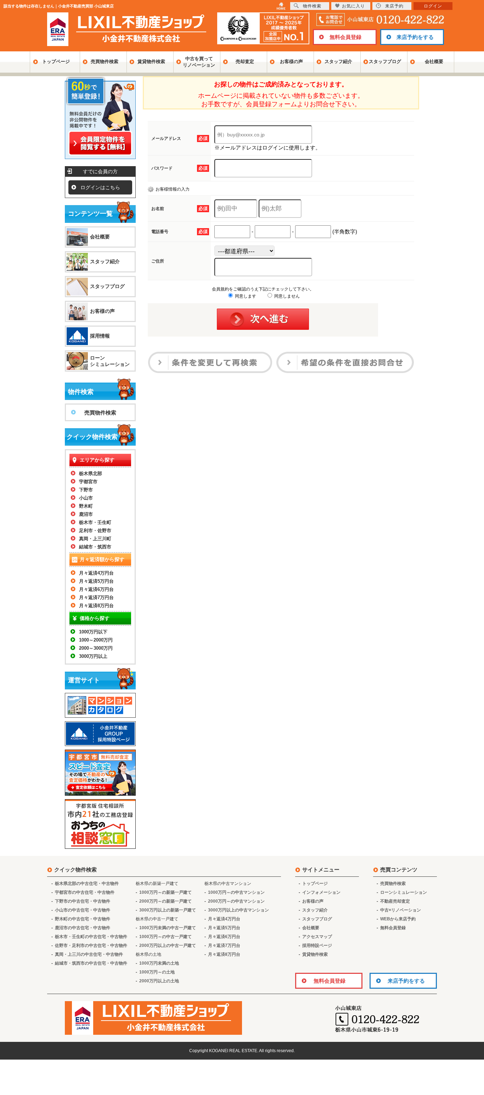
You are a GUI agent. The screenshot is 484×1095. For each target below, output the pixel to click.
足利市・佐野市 (95, 530)
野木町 (86, 506)
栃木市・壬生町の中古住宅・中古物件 (91, 936)
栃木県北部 (90, 473)
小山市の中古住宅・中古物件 (82, 910)
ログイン (433, 6)
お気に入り (353, 6)
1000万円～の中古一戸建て (165, 936)
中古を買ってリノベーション (199, 62)
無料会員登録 (345, 37)
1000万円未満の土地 (159, 963)
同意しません (286, 296)
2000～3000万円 (96, 648)
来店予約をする (415, 37)
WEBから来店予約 (398, 918)
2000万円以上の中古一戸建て (167, 945)
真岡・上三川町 (95, 538)
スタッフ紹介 (338, 61)
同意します (245, 296)
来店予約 (394, 6)
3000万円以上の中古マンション (238, 910)
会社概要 (434, 61)
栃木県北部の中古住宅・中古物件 (87, 883)
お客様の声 (291, 61)
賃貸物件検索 (151, 61)
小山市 (86, 498)
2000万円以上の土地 (159, 980)
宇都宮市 (88, 481)
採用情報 (100, 336)
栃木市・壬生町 (95, 522)
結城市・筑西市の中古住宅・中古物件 (91, 963)
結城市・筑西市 (95, 546)
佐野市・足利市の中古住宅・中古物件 (91, 945)
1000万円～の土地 (157, 972)
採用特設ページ (317, 945)
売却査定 (245, 61)
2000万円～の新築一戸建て (165, 901)
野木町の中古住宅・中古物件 (82, 918)
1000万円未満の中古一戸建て (167, 927)
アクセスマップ (317, 936)
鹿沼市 (86, 514)
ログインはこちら (100, 187)
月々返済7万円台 (96, 597)
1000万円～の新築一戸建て (165, 892)
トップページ (56, 61)
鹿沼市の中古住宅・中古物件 (82, 927)
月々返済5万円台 (96, 581)
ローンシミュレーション (110, 361)
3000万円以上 (93, 656)
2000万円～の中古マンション (236, 901)
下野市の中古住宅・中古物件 (82, 901)
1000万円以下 (93, 631)
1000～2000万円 (96, 640)
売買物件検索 (104, 61)
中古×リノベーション (400, 910)
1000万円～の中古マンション (236, 892)
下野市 (86, 489)
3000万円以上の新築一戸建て (167, 910)
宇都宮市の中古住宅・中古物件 (84, 892)
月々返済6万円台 (96, 589)
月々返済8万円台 (96, 605)
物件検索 (312, 6)
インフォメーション (321, 892)
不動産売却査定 (395, 901)
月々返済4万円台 (96, 573)
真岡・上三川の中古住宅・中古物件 (89, 954)
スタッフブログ (385, 61)
